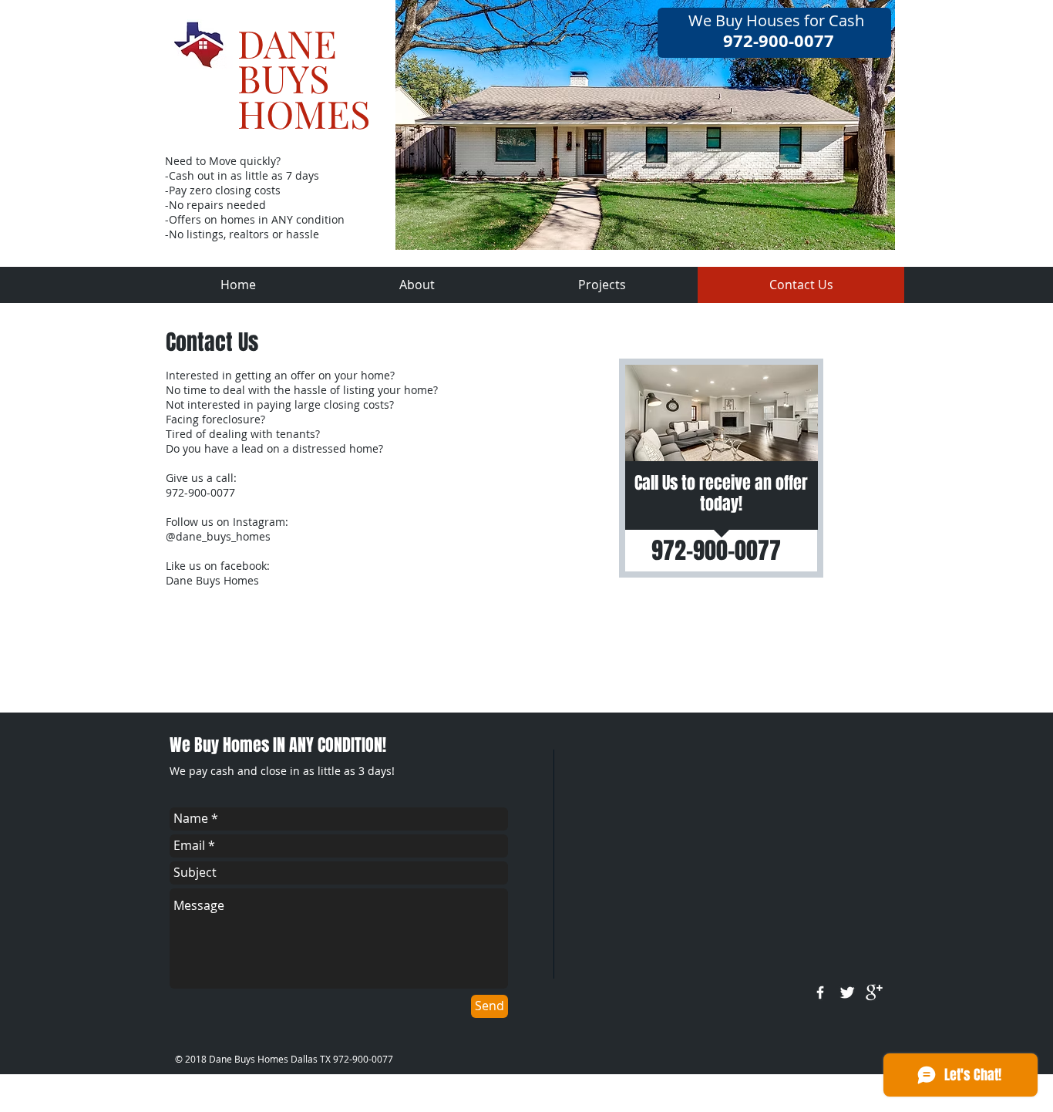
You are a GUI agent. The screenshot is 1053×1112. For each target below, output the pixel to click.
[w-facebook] (820, 992)
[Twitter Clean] (847, 992)
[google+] (874, 992)
